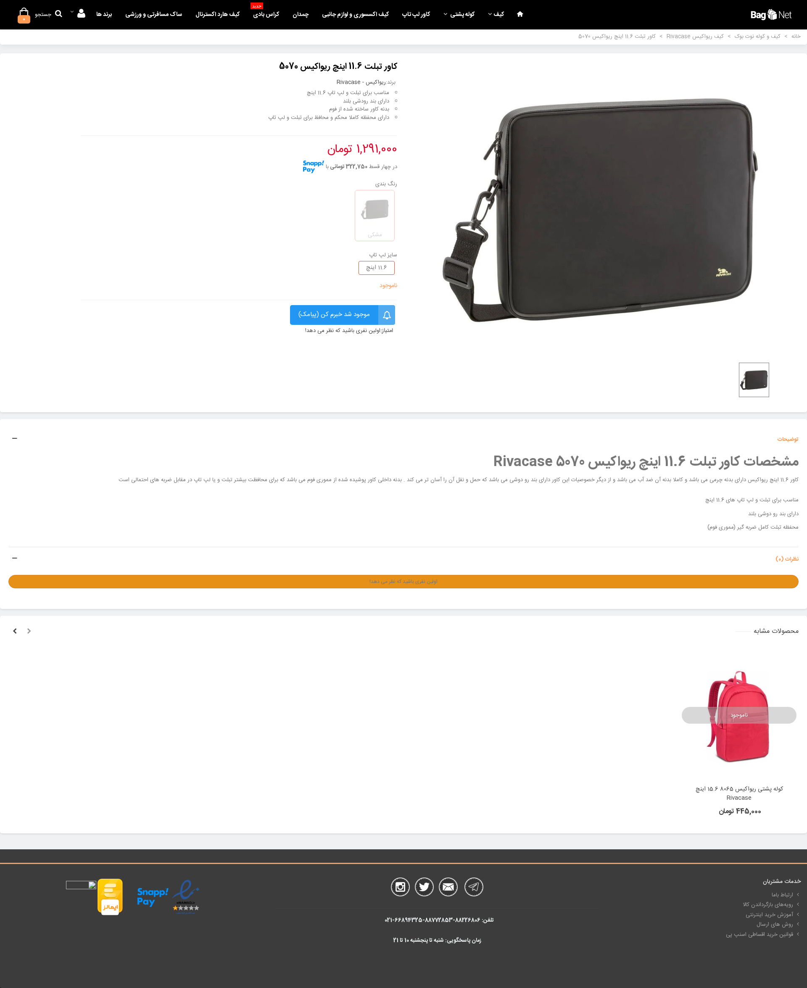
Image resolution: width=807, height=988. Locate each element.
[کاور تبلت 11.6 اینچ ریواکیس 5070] (601, 208)
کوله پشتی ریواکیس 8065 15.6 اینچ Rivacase (739, 794)
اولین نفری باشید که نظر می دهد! (342, 331)
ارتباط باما (782, 895)
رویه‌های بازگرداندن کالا (768, 904)
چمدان (301, 15)
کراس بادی (265, 12)
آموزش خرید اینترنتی (769, 914)
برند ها (104, 15)
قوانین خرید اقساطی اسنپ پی (759, 934)
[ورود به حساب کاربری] (77, 14)
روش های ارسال (775, 924)
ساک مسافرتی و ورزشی (153, 15)
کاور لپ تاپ (416, 15)
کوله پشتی (462, 15)
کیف (498, 15)
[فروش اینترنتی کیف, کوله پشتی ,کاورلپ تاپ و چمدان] (771, 14)
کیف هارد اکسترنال (217, 15)
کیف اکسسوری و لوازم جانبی (355, 15)
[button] (29, 631)
